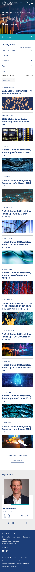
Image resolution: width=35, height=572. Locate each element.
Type (3, 66)
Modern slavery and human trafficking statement (15, 561)
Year (3, 71)
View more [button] (16, 461)
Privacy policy (6, 566)
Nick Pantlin (9, 508)
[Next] (26, 523)
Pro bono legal (6, 542)
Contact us (26, 537)
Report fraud (14, 566)
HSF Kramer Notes (19, 12)
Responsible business (9, 544)
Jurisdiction (6, 55)
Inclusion (16, 542)
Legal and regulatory (23, 564)
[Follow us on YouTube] (3, 551)
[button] (28, 4)
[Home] (9, 3)
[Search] (27, 8)
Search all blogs (25, 47)
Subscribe (5, 539)
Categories (6, 61)
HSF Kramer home (7, 12)
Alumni (19, 537)
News (3, 537)
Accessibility (11, 564)
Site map (4, 564)
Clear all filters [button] (28, 76)
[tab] (13, 523)
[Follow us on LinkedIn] (7, 551)
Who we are (11, 537)
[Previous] (9, 523)
